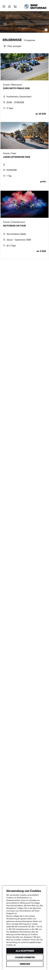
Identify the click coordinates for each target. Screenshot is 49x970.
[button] (4, 6)
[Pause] (46, 29)
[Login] (9, 5)
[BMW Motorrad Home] (35, 6)
